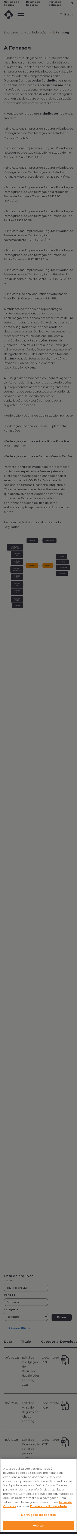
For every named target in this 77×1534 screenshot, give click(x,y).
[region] (38, 1495)
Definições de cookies (38, 1514)
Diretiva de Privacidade (48, 1506)
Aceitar (38, 1525)
